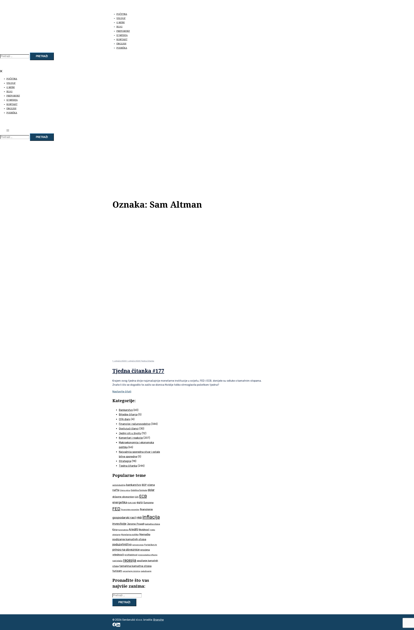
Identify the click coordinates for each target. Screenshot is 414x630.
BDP (144, 484)
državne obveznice (123, 496)
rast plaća (117, 560)
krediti (133, 529)
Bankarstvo (126, 410)
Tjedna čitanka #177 (138, 370)
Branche (158, 619)
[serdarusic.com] (150, 6)
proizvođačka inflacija (147, 555)
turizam (117, 570)
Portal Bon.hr (150, 544)
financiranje (146, 509)
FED (116, 508)
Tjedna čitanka (147, 361)
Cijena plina (125, 490)
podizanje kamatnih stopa (129, 539)
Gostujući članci (129, 428)
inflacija (151, 517)
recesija (129, 560)
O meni (120, 22)
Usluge (120, 18)
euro (140, 502)
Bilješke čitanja (128, 414)
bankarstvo (133, 484)
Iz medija (122, 35)
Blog (119, 26)
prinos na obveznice (126, 549)
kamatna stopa (152, 524)
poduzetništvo (122, 544)
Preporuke (123, 31)
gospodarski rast (124, 517)
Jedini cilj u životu (130, 433)
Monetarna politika (130, 534)
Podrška (121, 47)
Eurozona (148, 502)
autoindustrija (118, 485)
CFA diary (125, 419)
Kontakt (121, 39)
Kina (115, 529)
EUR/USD (132, 503)
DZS (137, 497)
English (121, 43)
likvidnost (144, 529)
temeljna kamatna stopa (135, 566)
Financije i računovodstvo (134, 423)
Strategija (125, 461)
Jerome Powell (135, 523)
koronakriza (123, 530)
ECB (143, 496)
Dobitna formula (139, 490)
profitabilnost (131, 555)
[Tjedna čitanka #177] (215, 353)
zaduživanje (146, 571)
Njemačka (144, 534)
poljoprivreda (138, 545)
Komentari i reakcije (131, 437)
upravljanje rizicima (131, 571)
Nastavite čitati (121, 391)
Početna (121, 14)
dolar (151, 490)
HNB (139, 517)
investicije (119, 524)
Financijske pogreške (130, 510)
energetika (119, 502)
